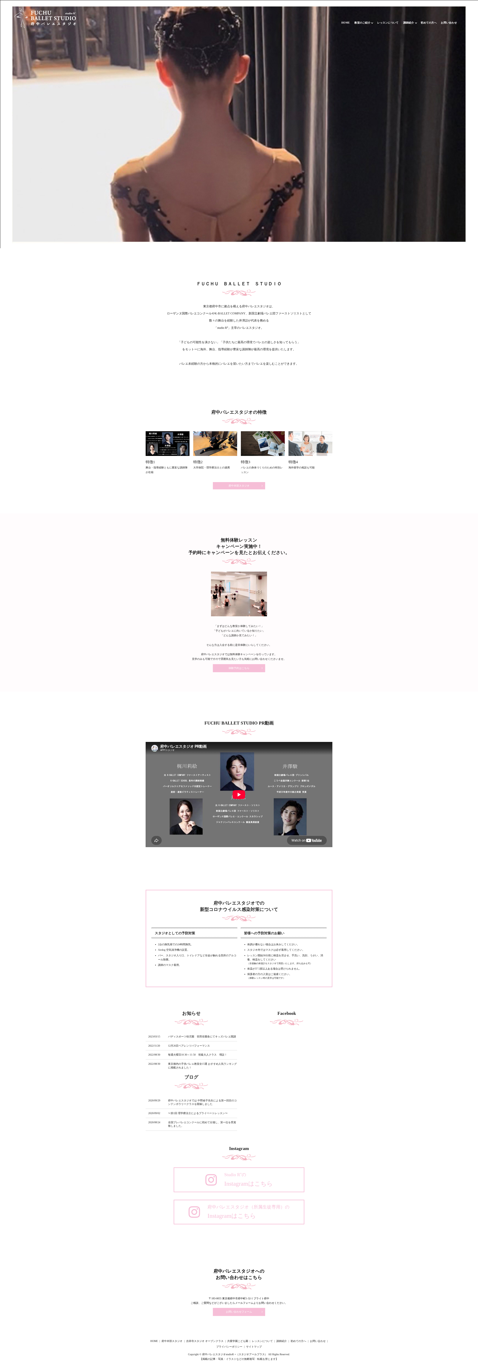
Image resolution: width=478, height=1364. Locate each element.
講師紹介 (408, 22)
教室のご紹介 (362, 22)
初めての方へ (429, 22)
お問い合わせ (449, 22)
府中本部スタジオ (239, 485)
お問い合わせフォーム (239, 1311)
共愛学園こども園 (237, 1341)
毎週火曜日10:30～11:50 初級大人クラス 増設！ (197, 1054)
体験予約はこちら (239, 668)
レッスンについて (387, 22)
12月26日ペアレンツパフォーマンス (189, 1045)
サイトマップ (254, 1346)
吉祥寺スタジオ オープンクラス (205, 1341)
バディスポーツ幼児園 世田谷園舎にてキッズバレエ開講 (202, 1036)
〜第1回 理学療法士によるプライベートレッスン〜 (198, 1113)
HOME (345, 22)
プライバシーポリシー (229, 1346)
